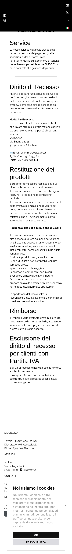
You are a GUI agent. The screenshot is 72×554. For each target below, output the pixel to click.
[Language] (67, 28)
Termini (8, 441)
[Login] (67, 12)
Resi (35, 441)
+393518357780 (30, 470)
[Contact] (67, 5)
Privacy (18, 441)
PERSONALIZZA (36, 542)
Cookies (27, 441)
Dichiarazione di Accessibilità (20, 444)
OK (36, 535)
